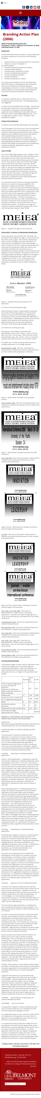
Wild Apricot (21, 1094)
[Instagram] (38, 7)
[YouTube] (35, 7)
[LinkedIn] (31, 7)
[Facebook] (23, 7)
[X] (27, 7)
